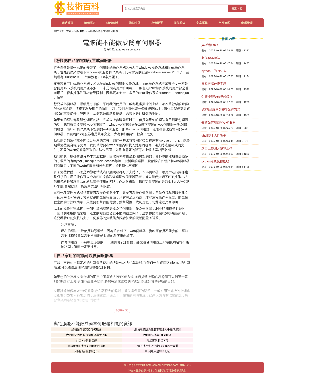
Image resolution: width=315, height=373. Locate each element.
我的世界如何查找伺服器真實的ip (86, 335)
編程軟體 (112, 23)
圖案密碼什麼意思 (213, 83)
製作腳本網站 (210, 57)
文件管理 (224, 23)
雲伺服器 (135, 23)
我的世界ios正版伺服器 (157, 335)
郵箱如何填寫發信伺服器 (86, 329)
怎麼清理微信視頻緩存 (216, 96)
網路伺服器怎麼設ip (86, 351)
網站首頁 (67, 23)
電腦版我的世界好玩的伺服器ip (86, 346)
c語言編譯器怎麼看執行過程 (220, 109)
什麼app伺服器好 (86, 340)
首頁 (68, 31)
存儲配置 (157, 23)
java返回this (209, 44)
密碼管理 (247, 23)
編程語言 (90, 23)
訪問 (105, 108)
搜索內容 (236, 8)
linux (171, 67)
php (177, 140)
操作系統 (179, 23)
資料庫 (88, 156)
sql (80, 160)
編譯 (57, 144)
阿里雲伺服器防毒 (157, 340)
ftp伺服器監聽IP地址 (157, 351)
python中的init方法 (214, 70)
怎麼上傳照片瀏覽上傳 (216, 148)
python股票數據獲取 (215, 161)
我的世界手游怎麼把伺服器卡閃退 (157, 346)
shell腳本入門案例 (213, 135)
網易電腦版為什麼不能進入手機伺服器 (157, 329)
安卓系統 (202, 23)
